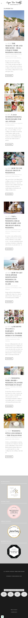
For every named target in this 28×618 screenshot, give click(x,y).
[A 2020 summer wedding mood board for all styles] (14, 97)
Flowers (20, 54)
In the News (8, 231)
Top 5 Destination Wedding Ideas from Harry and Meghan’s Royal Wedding (13, 222)
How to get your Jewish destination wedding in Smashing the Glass (13, 278)
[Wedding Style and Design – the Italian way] (14, 421)
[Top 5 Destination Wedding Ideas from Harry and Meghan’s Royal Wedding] (14, 208)
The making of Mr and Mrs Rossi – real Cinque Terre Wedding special (14, 47)
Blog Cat (15, 386)
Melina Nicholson (17, 58)
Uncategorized (8, 58)
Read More (9, 75)
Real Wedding (14, 56)
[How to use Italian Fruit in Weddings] (14, 159)
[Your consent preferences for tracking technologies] (2, 616)
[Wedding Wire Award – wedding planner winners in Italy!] (14, 370)
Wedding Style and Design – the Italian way (13, 433)
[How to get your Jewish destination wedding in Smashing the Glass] (14, 263)
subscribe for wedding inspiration (14, 590)
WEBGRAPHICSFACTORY (17, 576)
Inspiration (7, 56)
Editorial (16, 54)
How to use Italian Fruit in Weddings (13, 170)
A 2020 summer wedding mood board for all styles (13, 117)
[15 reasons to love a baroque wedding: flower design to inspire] (14, 316)
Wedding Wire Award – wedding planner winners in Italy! (13, 381)
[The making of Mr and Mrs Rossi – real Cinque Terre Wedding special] (14, 25)
